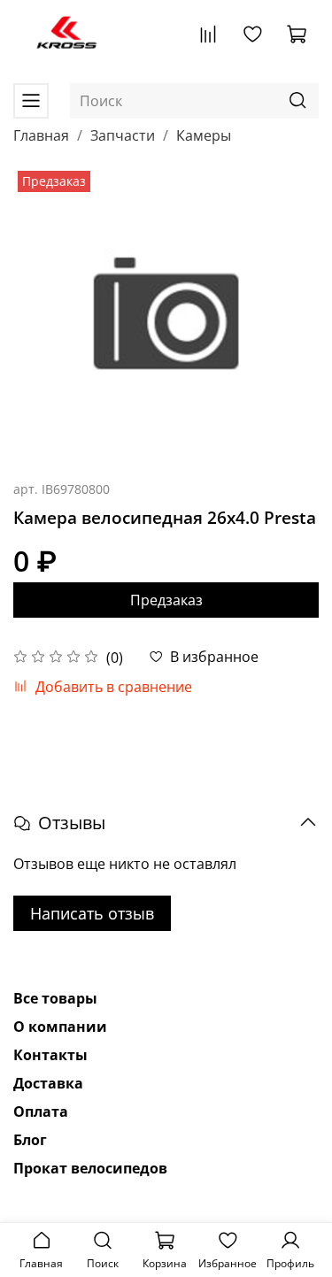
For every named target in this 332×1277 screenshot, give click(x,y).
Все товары (55, 998)
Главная (41, 135)
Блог (30, 1140)
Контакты (50, 1055)
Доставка (48, 1083)
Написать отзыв (92, 913)
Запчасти (122, 135)
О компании (60, 1026)
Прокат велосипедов (90, 1168)
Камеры (203, 135)
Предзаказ (166, 600)
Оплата (40, 1111)
